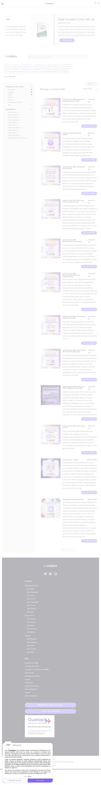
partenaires (12, 750)
